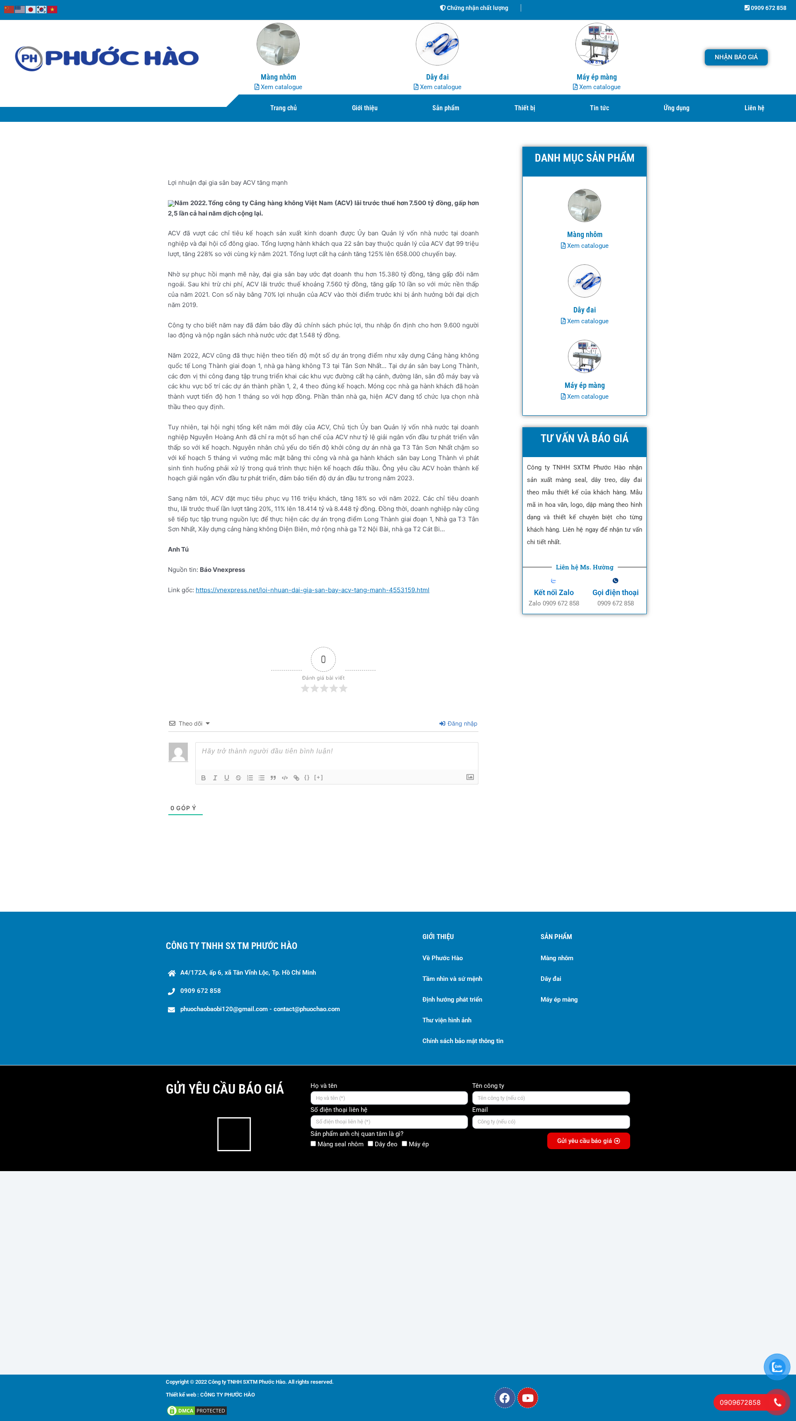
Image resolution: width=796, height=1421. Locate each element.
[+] (318, 777)
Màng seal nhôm (341, 1144)
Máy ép (419, 1144)
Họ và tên (324, 1085)
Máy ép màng (559, 999)
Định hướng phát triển (452, 999)
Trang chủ (283, 108)
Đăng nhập (462, 723)
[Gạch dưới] (227, 778)
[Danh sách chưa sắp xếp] (261, 778)
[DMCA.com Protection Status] (197, 1410)
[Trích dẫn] (273, 778)
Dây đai (551, 979)
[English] (20, 9)
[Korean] (41, 9)
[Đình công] (238, 778)
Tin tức (599, 108)
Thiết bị (524, 108)
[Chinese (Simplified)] (9, 9)
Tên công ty (488, 1085)
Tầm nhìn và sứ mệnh (452, 979)
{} (307, 777)
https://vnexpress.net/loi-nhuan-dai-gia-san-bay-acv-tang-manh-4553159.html (313, 590)
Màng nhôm (557, 958)
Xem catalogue (280, 87)
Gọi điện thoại (615, 592)
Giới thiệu (365, 108)
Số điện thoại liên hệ (339, 1110)
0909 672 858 (768, 8)
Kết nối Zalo (554, 592)
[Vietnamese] (52, 9)
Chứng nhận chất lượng (477, 8)
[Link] (296, 778)
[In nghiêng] (215, 778)
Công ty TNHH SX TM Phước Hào (231, 946)
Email (480, 1110)
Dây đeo (386, 1144)
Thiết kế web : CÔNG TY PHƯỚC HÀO (210, 1395)
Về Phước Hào (442, 958)
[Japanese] (31, 9)
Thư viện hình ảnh (446, 1020)
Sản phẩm (445, 108)
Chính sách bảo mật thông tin (462, 1041)
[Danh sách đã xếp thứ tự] (250, 778)
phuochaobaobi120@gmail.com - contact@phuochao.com (260, 1009)
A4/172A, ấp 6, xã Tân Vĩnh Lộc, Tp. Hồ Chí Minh (248, 972)
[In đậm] (203, 778)
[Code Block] (285, 778)
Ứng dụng (676, 108)
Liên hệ (754, 108)
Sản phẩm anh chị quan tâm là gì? (357, 1134)
